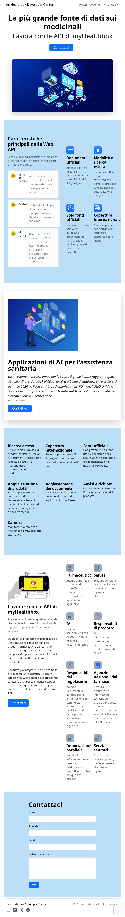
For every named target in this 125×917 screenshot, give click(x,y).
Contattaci (18, 703)
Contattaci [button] (61, 47)
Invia (34, 885)
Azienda (33, 826)
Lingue (112, 4)
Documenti (96, 4)
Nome (32, 812)
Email (32, 840)
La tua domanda (39, 854)
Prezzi (83, 4)
